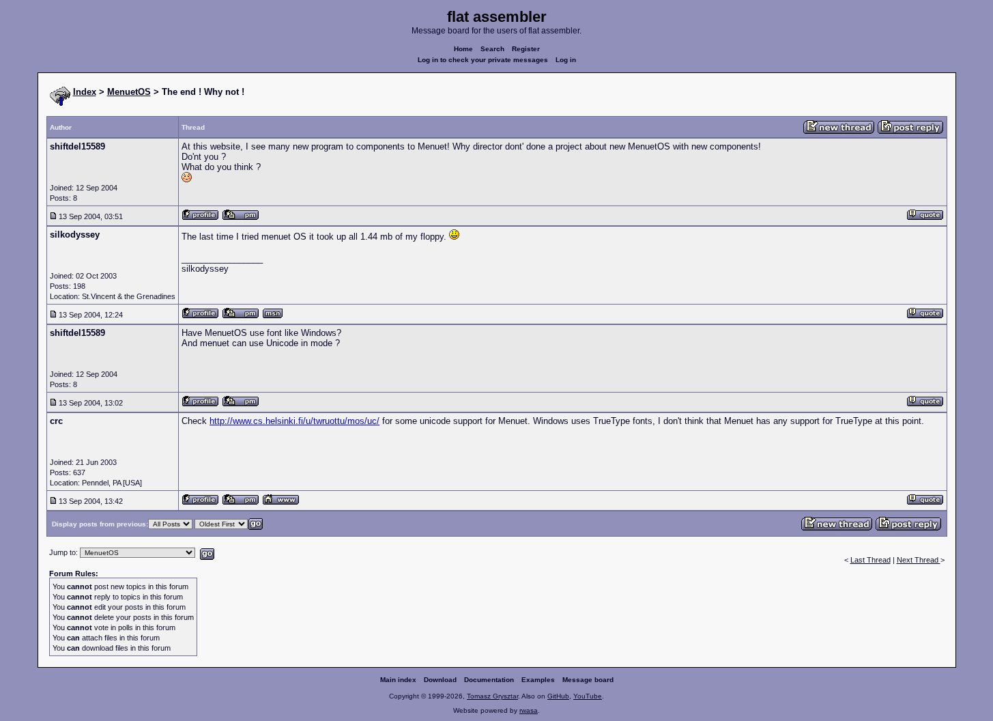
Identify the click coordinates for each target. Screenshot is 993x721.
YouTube (587, 696)
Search (492, 49)
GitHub (558, 696)
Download (440, 679)
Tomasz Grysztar (492, 696)
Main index (398, 679)
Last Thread (870, 560)
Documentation (489, 679)
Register (526, 49)
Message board (588, 679)
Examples (538, 679)
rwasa (528, 710)
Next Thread (918, 560)
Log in (566, 59)
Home (463, 49)
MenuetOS (129, 92)
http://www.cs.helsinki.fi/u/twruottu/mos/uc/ (294, 421)
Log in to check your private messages (483, 59)
